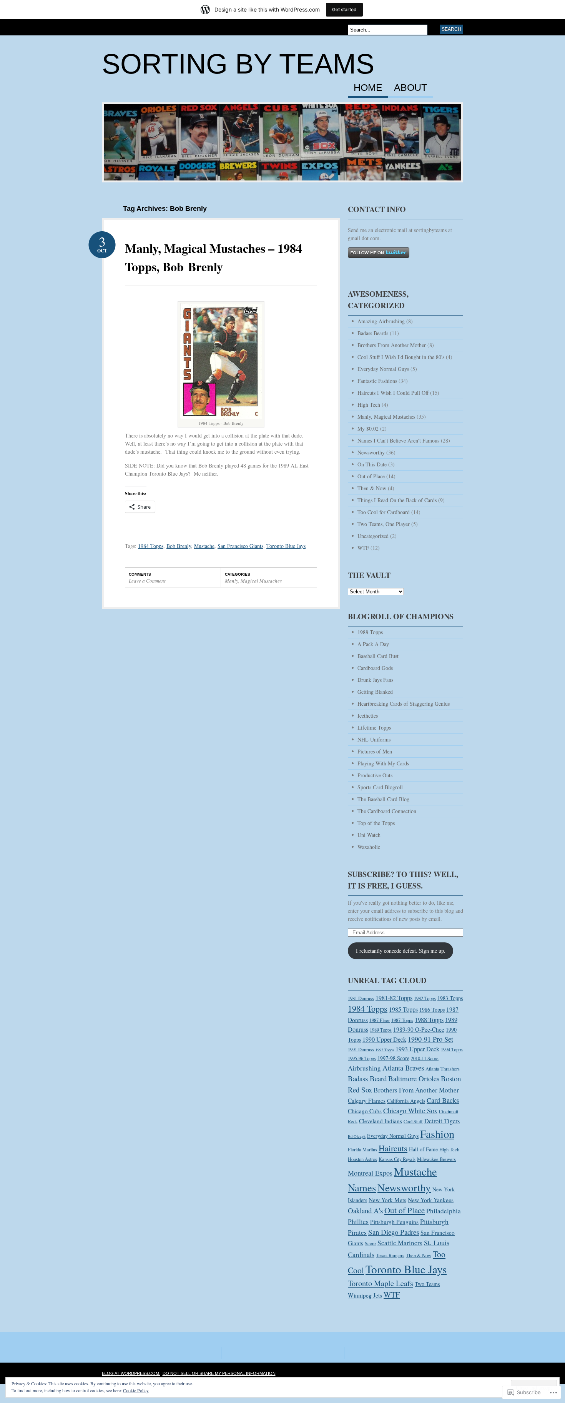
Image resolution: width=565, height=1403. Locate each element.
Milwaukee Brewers (436, 1159)
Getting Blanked (375, 691)
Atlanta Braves (403, 1067)
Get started (344, 9)
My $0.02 (368, 428)
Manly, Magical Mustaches (253, 580)
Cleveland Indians (380, 1121)
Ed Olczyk (357, 1136)
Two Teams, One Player (383, 524)
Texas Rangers (390, 1255)
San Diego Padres (393, 1232)
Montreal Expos (370, 1173)
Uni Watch (369, 834)
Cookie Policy (136, 1390)
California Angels (406, 1100)
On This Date (372, 464)
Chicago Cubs (365, 1111)
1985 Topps (403, 1009)
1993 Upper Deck (417, 1049)
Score (370, 1243)
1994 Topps (452, 1049)
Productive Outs (374, 775)
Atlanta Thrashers (442, 1069)
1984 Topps (150, 546)
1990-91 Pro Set (430, 1039)
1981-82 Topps (394, 998)
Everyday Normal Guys (383, 368)
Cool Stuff (413, 1121)
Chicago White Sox (410, 1110)
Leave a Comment (147, 580)
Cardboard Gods (375, 667)
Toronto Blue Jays (286, 546)
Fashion (437, 1133)
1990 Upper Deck (384, 1039)
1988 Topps (370, 632)
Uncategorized (373, 535)
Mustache (204, 546)
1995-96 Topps (362, 1058)
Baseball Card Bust (378, 656)
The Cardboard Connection (386, 811)
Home (368, 88)
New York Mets (387, 1200)
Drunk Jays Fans (375, 679)
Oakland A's (365, 1210)
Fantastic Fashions (377, 380)
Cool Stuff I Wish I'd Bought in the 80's (400, 357)
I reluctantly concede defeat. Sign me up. (400, 950)
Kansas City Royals (397, 1159)
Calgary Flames (367, 1100)
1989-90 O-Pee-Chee (418, 1029)
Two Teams (427, 1284)
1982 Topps (425, 998)
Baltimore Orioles (413, 1078)
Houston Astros (362, 1159)
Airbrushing (364, 1068)
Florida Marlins (362, 1149)
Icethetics (367, 715)
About (410, 88)
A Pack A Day (373, 644)
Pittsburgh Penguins (394, 1222)
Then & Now (371, 488)
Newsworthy (371, 452)
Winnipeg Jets (365, 1295)
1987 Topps (402, 1020)
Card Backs (443, 1100)
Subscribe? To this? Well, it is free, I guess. (403, 880)
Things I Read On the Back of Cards (397, 500)
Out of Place (371, 476)
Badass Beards (372, 333)
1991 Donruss (361, 1049)
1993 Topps (385, 1049)
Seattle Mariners (399, 1242)
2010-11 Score (425, 1058)
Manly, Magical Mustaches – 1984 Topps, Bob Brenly (213, 257)
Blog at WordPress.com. (131, 1373)
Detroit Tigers (442, 1121)
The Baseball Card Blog (383, 799)
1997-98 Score (393, 1058)
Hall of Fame (423, 1149)
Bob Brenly (178, 546)
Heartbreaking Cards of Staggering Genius (403, 703)
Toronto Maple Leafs (380, 1283)
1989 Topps (381, 1030)
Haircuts (393, 1148)
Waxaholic (368, 846)
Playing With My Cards (383, 763)
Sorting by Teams (238, 63)
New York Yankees (431, 1200)
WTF (363, 547)
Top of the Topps (376, 823)
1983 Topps (450, 998)
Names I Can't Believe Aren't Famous (398, 440)
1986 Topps (432, 1009)
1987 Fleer (379, 1020)
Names (362, 1187)
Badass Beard (367, 1078)
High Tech (368, 404)
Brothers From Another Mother (391, 345)
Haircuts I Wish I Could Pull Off (393, 392)
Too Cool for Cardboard (383, 512)
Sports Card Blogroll (380, 787)
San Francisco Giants (240, 546)
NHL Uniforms (374, 739)
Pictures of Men (374, 751)
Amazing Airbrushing (381, 321)
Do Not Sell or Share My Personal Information (219, 1373)
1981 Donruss (361, 998)
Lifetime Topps (374, 727)
